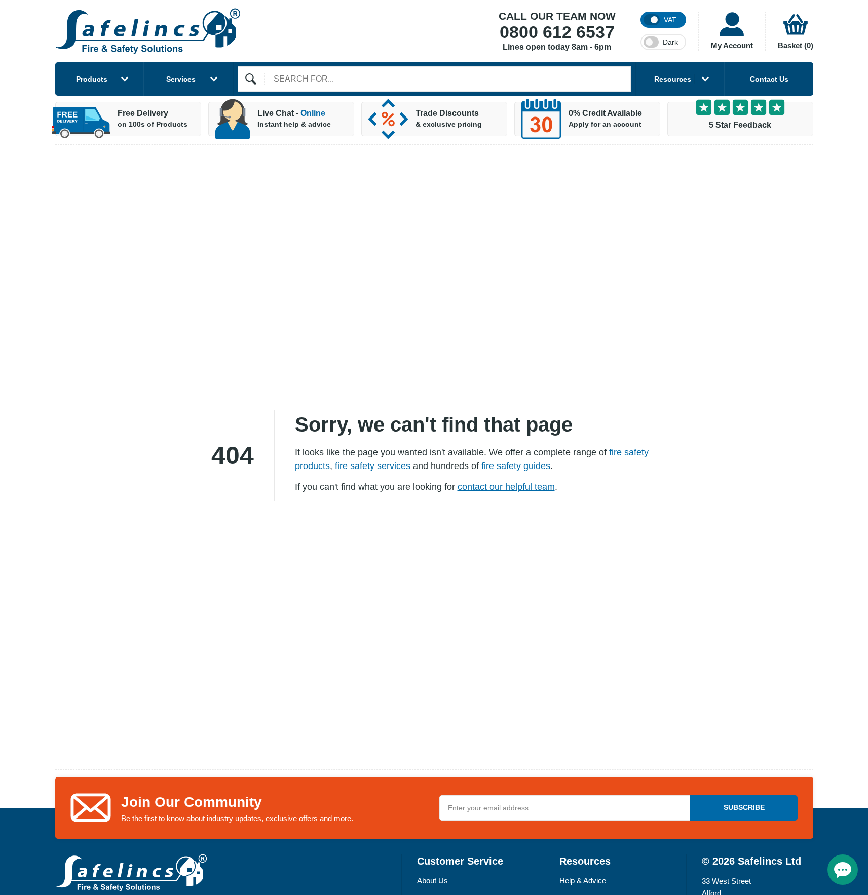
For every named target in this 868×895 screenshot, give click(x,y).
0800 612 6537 (557, 32)
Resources (672, 79)
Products (91, 79)
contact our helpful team (506, 487)
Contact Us (769, 79)
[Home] (148, 31)
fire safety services (372, 466)
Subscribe (744, 807)
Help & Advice (582, 880)
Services (181, 79)
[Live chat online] (842, 869)
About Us (432, 880)
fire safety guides (515, 466)
